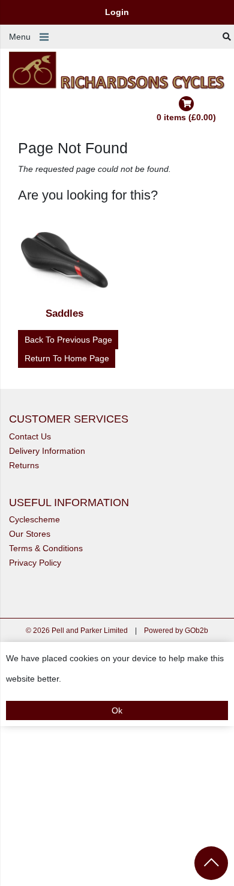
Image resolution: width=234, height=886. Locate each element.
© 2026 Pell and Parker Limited (77, 630)
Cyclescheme (34, 519)
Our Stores (29, 534)
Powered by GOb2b (176, 630)
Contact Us (30, 436)
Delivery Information (47, 451)
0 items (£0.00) (186, 117)
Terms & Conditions (46, 548)
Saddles (64, 313)
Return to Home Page (67, 358)
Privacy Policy (35, 562)
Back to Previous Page (68, 339)
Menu (20, 36)
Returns (24, 465)
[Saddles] (65, 263)
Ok (117, 710)
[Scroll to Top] (211, 863)
